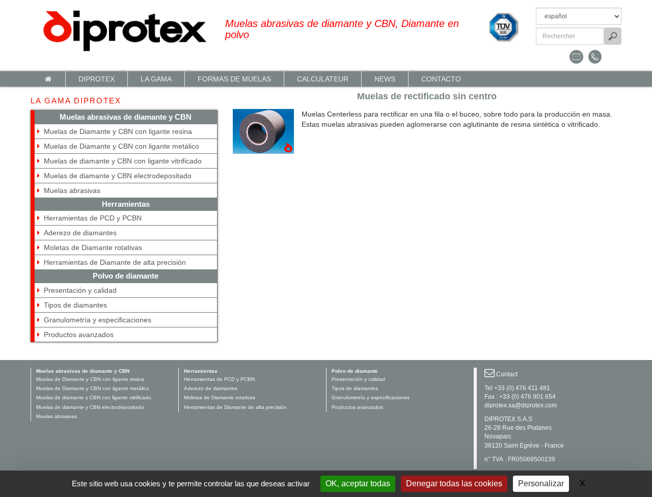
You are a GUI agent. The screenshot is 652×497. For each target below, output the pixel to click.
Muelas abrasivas (72, 190)
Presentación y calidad (80, 290)
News (384, 79)
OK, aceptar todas (357, 483)
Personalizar (541, 483)
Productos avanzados (79, 334)
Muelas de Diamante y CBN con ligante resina (118, 131)
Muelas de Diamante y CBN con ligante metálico (121, 146)
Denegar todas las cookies (454, 483)
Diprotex (96, 79)
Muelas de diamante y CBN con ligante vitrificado (123, 161)
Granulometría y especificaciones (97, 320)
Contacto (441, 79)
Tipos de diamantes (75, 305)
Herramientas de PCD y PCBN (93, 218)
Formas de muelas (234, 79)
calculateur (322, 79)
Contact (507, 374)
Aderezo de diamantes (80, 233)
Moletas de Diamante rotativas (93, 247)
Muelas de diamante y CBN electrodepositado (118, 176)
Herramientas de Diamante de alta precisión (115, 262)
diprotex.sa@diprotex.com (520, 405)
